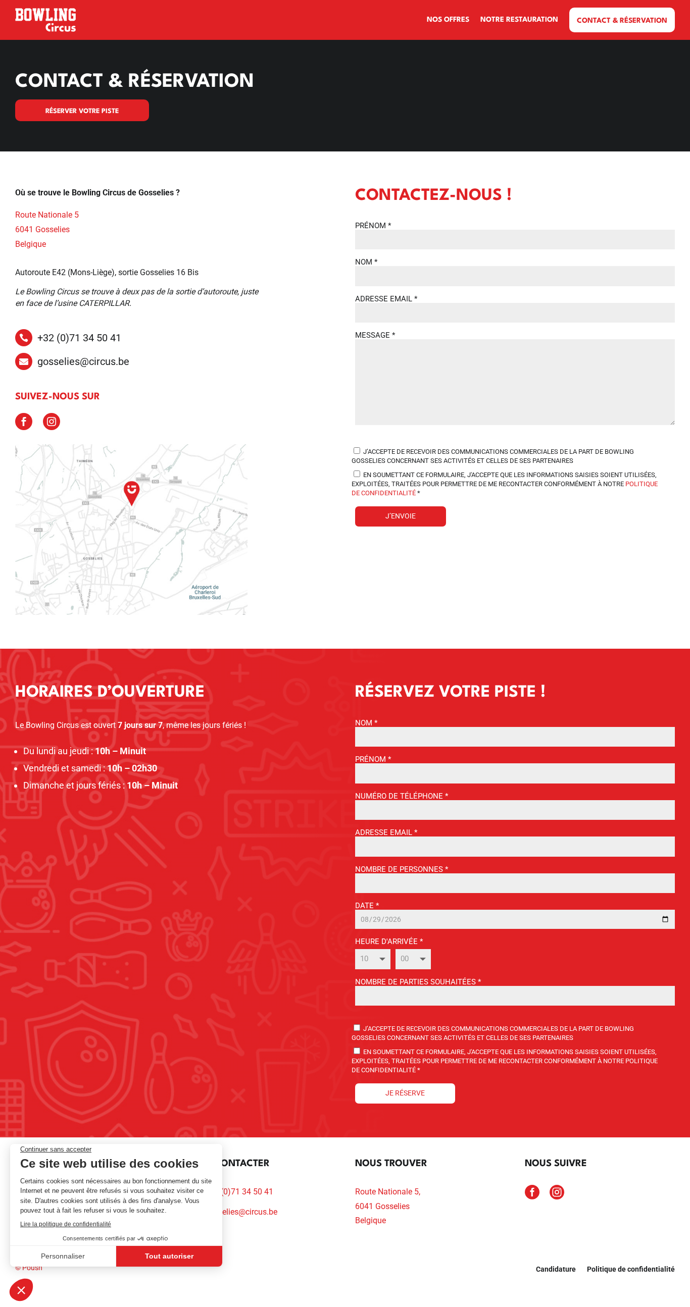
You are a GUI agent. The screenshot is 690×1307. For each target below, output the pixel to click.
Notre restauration (519, 19)
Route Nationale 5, (387, 1191)
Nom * (366, 262)
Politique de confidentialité (631, 1269)
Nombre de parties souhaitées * (418, 981)
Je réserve (405, 1093)
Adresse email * (386, 298)
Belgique (30, 244)
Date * (367, 905)
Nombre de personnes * (401, 869)
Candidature (556, 1269)
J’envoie (400, 516)
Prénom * (373, 225)
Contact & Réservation (622, 20)
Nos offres (448, 19)
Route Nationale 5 (47, 215)
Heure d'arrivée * (389, 941)
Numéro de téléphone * (401, 796)
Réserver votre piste (82, 111)
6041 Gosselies (42, 229)
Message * (375, 335)
